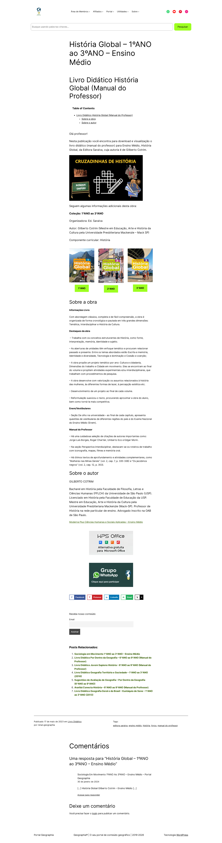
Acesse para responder (88, 795)
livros (153, 725)
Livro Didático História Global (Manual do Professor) (104, 115)
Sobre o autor (89, 122)
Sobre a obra (89, 119)
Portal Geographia (44, 835)
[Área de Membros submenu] (89, 11)
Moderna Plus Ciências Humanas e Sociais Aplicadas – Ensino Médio (106, 522)
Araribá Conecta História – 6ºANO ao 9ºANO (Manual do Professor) (111, 687)
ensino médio (135, 725)
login (94, 813)
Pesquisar (183, 26)
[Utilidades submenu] (128, 11)
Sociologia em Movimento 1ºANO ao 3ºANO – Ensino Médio (107, 654)
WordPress (182, 835)
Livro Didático (75, 721)
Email (72, 619)
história (146, 725)
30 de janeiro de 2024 (88, 781)
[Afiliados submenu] (102, 11)
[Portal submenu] (113, 11)
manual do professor (168, 725)
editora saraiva (120, 725)
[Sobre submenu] (138, 11)
